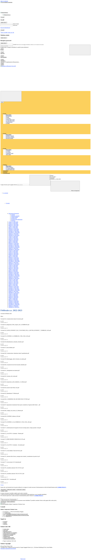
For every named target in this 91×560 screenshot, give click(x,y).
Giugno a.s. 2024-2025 (13, 238)
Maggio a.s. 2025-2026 (13, 225)
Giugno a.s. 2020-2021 (13, 296)
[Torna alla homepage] (8, 66)
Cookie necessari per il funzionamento (9, 499)
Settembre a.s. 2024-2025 (14, 249)
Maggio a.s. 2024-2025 (13, 239)
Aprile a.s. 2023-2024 (13, 255)
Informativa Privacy (7, 531)
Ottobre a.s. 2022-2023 (13, 277)
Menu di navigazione (75, 190)
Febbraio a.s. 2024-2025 (14, 243)
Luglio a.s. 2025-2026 (13, 223)
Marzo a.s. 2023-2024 (13, 256)
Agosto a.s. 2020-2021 (13, 293)
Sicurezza (13, 220)
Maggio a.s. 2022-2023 (13, 268)
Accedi (2, 17)
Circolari (52, 177)
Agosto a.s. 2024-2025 (13, 236)
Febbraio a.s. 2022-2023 (14, 272)
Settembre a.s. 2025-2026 (14, 235)
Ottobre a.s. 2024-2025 (13, 248)
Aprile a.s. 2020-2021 (13, 298)
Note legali (5, 530)
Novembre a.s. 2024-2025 (14, 247)
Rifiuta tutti (11, 489)
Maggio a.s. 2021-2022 (13, 283)
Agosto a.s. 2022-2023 (13, 265)
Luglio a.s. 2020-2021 (13, 295)
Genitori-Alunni (14, 217)
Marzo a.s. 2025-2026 (13, 227)
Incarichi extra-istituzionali (16, 219)
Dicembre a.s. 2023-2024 (14, 260)
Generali (13, 214)
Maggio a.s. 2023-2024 (13, 254)
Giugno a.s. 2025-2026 (13, 224)
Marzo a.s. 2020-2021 (13, 299)
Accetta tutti (21, 489)
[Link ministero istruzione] (6, 2)
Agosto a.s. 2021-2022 (13, 279)
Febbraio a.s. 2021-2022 (14, 286)
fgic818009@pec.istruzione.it (17, 515)
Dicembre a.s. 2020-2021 (14, 303)
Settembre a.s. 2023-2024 (14, 263)
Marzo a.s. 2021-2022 (13, 285)
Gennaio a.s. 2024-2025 (14, 244)
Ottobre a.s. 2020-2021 (13, 305)
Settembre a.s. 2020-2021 (14, 307)
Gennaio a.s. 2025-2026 (14, 230)
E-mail (14, 44)
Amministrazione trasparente (9, 538)
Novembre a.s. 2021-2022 (14, 290)
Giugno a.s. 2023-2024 (13, 253)
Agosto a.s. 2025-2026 (13, 221)
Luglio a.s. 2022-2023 (13, 266)
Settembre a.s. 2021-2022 (14, 292)
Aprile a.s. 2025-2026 (13, 226)
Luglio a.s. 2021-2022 (13, 280)
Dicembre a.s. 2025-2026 (14, 231)
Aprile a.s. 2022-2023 (13, 269)
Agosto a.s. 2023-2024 (13, 250)
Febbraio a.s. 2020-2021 (14, 301)
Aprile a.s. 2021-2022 (13, 284)
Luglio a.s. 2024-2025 (13, 237)
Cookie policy (6, 529)
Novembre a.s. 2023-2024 (14, 261)
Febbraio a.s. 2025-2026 (14, 229)
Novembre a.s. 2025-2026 (14, 232)
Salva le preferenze (11, 501)
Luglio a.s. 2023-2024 (13, 251)
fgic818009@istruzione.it (17, 514)
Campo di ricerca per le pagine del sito (9, 184)
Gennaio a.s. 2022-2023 (14, 273)
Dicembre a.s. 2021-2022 (14, 289)
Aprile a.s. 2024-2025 (13, 241)
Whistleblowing (6, 536)
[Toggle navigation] (11, 96)
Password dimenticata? (5, 27)
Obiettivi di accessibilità (8, 535)
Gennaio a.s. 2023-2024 (14, 259)
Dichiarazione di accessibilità (9, 533)
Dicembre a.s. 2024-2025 (14, 245)
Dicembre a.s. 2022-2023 (14, 274)
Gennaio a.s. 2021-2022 (14, 287)
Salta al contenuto (4, 1)
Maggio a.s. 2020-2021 (13, 297)
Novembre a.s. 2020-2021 (14, 304)
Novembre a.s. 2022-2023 (14, 275)
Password (15, 25)
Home (52, 175)
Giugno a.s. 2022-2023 (13, 267)
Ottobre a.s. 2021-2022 (13, 291)
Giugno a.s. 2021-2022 (13, 281)
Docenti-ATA (14, 218)
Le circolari (53, 176)
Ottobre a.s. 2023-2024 (13, 262)
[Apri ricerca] (79, 50)
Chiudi (2, 52)
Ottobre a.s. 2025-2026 (13, 233)
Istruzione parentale (15, 215)
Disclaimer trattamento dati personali (8, 548)
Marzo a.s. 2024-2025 (13, 242)
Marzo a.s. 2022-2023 (13, 271)
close (2, 102)
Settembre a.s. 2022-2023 (14, 278)
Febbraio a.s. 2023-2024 (14, 257)
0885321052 (7, 512)
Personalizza (3, 489)
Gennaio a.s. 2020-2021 (14, 302)
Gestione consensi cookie (8, 537)
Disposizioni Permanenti (14, 213)
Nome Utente (16, 23)
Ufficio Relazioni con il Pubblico (10, 532)
